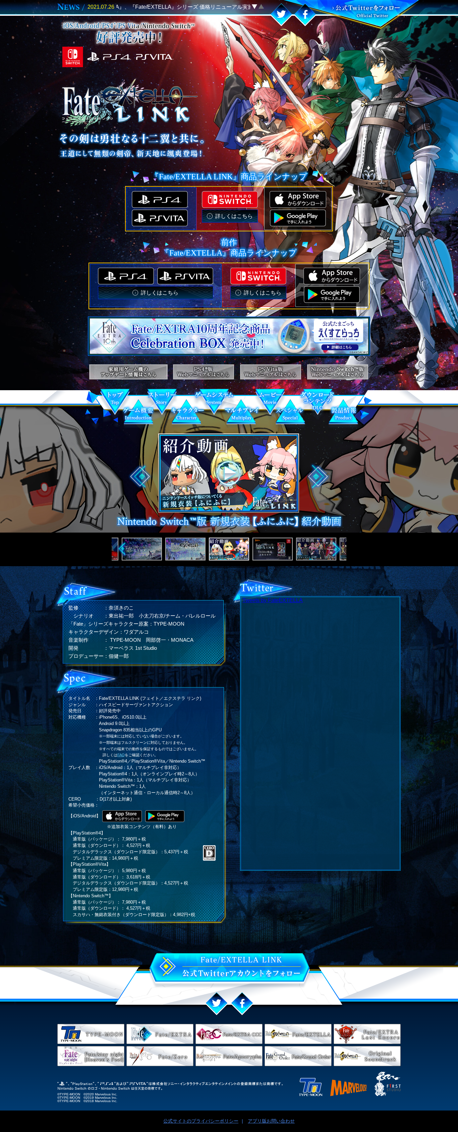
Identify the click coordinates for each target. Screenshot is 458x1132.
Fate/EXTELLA (298, 1034)
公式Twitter (350, 15)
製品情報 (343, 414)
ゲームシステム (214, 405)
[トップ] (115, 405)
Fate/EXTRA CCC (229, 1034)
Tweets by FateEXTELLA (272, 600)
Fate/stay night (90, 1056)
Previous (140, 476)
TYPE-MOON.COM (90, 1034)
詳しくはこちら (234, 216)
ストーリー (162, 405)
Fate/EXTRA (159, 1034)
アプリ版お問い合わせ (271, 1121)
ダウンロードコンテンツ (317, 405)
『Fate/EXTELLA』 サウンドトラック (367, 1056)
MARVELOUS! (348, 1088)
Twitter (281, 14)
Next (318, 476)
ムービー (270, 405)
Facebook (305, 14)
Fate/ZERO (159, 1056)
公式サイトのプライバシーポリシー (200, 1121)
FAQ (121, 755)
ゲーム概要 (138, 414)
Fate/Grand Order (298, 1056)
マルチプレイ (241, 414)
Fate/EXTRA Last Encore (367, 1034)
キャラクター (187, 414)
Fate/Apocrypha (229, 1056)
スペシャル (289, 414)
